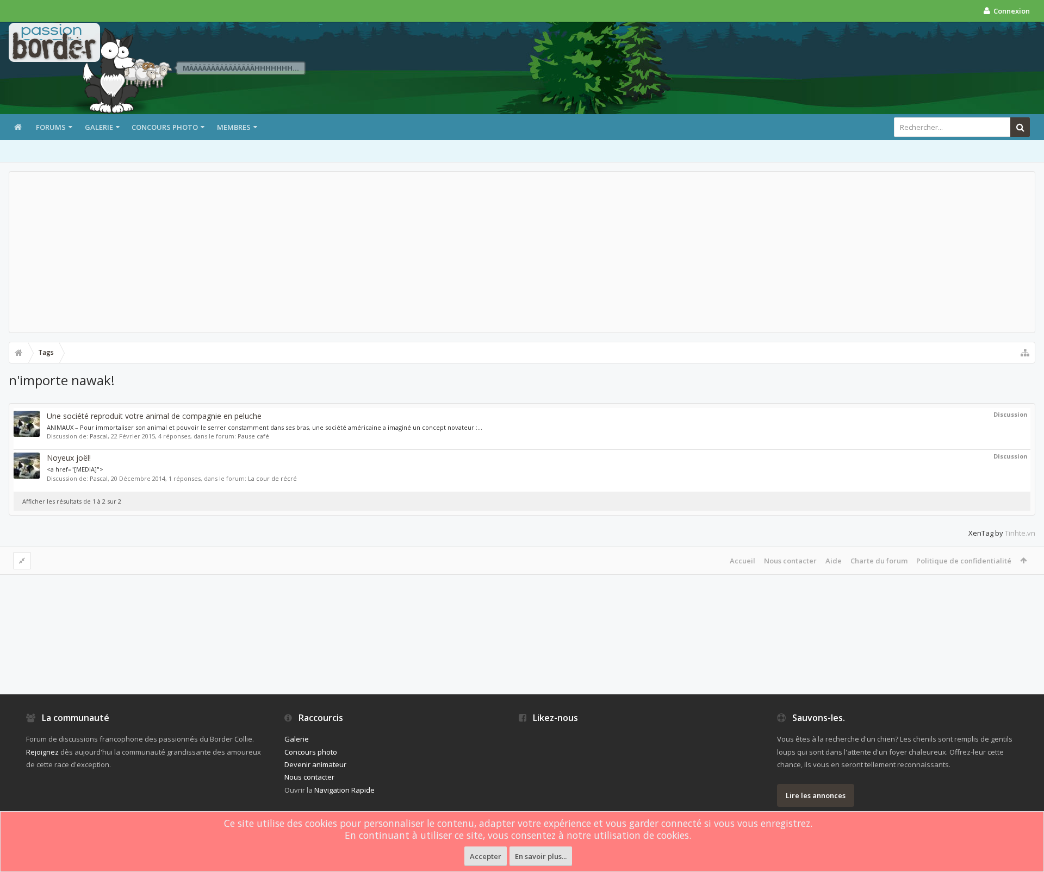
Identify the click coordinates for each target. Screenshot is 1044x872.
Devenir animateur (315, 764)
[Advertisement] (522, 252)
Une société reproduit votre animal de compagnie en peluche (154, 416)
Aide (833, 561)
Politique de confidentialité (963, 561)
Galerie (99, 127)
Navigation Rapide (344, 790)
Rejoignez (42, 752)
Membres (234, 127)
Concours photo (165, 127)
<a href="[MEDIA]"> (75, 469)
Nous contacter (790, 561)
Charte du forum (879, 561)
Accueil (742, 561)
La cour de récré (272, 478)
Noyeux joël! (69, 458)
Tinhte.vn (1020, 533)
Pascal (99, 436)
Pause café (253, 436)
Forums (51, 127)
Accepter (485, 856)
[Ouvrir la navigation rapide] (1025, 352)
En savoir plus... (541, 856)
